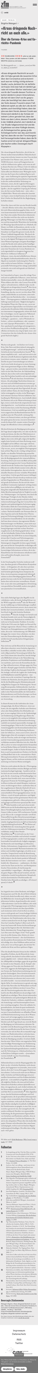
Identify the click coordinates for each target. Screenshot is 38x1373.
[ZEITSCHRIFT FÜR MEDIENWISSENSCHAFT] (13, 4)
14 (13, 833)
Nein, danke (20, 1369)
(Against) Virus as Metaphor (18, 1161)
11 (10, 640)
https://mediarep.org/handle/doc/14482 (18, 1176)
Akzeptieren (7, 1369)
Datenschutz (19, 1334)
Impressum (19, 1330)
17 (24, 1091)
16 (15, 1057)
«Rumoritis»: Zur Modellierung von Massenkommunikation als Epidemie (20, 1238)
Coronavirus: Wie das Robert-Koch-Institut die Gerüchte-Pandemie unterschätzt (21, 1217)
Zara (17, 65)
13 (23, 824)
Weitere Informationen (7, 1364)
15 (14, 882)
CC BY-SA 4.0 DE (23, 1318)
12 (5, 804)
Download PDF (28, 1189)
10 (11, 614)
